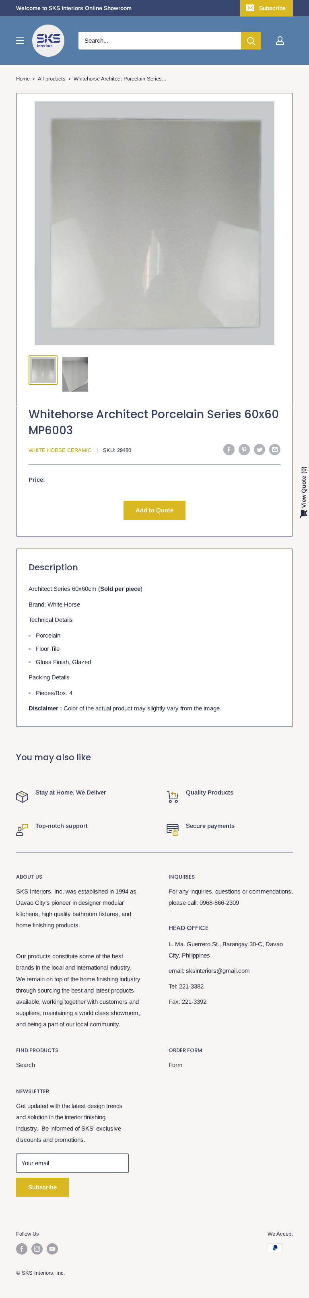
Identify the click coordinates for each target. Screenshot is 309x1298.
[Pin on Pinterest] (244, 449)
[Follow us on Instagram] (37, 1249)
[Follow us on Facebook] (21, 1249)
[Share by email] (274, 449)
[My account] (280, 40)
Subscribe (272, 8)
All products (52, 79)
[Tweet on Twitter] (259, 449)
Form (176, 1064)
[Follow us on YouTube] (52, 1249)
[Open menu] (20, 40)
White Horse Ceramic (60, 450)
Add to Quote (154, 510)
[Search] (251, 41)
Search (25, 1064)
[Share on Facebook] (229, 449)
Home (23, 79)
